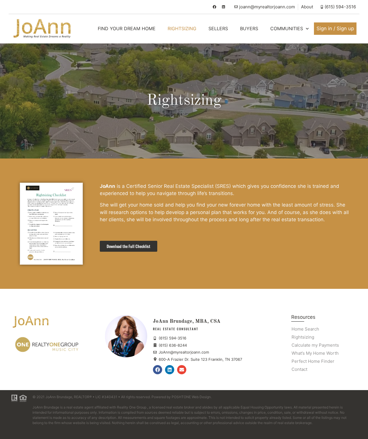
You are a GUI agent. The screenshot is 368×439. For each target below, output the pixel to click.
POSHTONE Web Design (191, 397)
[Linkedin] (223, 6)
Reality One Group (131, 407)
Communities (286, 28)
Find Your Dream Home (127, 28)
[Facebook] (214, 6)
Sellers (218, 28)
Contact (299, 369)
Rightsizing (182, 28)
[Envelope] (181, 369)
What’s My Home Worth (315, 353)
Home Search (305, 329)
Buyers (249, 28)
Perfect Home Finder (313, 361)
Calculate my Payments (315, 345)
